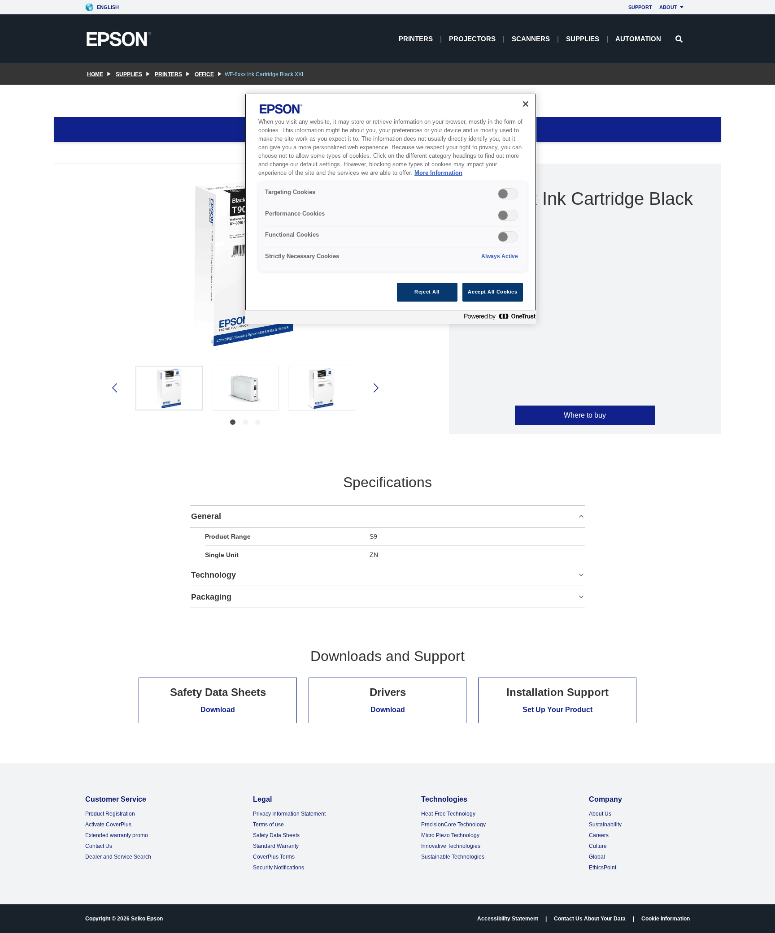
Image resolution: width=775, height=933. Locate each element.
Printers (416, 39)
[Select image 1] (169, 388)
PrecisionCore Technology (453, 824)
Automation (638, 39)
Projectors (472, 39)
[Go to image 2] (245, 422)
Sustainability (605, 824)
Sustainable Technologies (452, 857)
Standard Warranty (276, 846)
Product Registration (110, 814)
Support (640, 7)
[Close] (526, 104)
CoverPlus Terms (274, 857)
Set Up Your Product (557, 709)
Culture (598, 846)
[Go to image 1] (232, 422)
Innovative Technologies (450, 846)
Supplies (582, 39)
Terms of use (268, 824)
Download (217, 709)
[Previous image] (115, 387)
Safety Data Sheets (276, 835)
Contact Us (98, 846)
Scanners (531, 39)
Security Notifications (278, 867)
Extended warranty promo (116, 835)
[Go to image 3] (258, 422)
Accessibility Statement (507, 919)
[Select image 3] (321, 388)
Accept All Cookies (492, 291)
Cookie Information (665, 919)
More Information (438, 173)
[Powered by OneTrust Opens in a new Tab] (498, 318)
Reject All (427, 291)
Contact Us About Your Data (590, 919)
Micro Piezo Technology (450, 835)
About (668, 7)
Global (597, 857)
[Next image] (375, 387)
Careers (599, 835)
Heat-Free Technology (448, 814)
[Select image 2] (245, 388)
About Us (600, 814)
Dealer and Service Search (118, 857)
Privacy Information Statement (289, 814)
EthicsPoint (602, 867)
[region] (390, 208)
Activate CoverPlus (108, 824)
